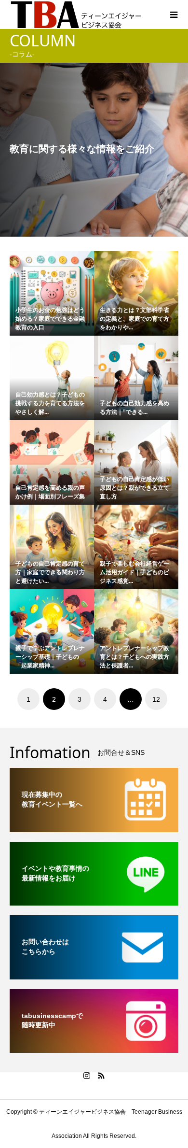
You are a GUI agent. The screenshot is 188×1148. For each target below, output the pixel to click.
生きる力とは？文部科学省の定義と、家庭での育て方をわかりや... (134, 319)
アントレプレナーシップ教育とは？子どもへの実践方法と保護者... (134, 657)
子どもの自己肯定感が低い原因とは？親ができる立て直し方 (134, 488)
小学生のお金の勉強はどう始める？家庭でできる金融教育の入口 (50, 319)
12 (156, 699)
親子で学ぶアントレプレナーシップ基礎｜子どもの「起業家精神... (50, 657)
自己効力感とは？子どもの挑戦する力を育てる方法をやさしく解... (50, 403)
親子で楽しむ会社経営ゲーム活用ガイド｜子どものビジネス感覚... (134, 572)
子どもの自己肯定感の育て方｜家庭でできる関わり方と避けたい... (50, 572)
